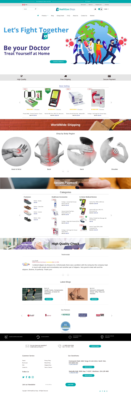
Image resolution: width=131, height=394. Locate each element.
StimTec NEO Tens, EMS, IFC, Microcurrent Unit (55, 113)
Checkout (107, 4)
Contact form (95, 346)
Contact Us (24, 367)
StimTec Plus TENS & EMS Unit (69, 202)
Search (23, 360)
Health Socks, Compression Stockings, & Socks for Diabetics (53, 291)
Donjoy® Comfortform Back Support (97, 201)
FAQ (23, 365)
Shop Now (94, 35)
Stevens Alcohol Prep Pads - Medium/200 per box (77, 113)
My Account (83, 4)
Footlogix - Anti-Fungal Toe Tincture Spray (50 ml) (98, 113)
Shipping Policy (48, 365)
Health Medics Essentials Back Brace (97, 208)
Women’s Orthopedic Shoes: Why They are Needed (97, 291)
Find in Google (88, 367)
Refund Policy (48, 362)
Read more (48, 299)
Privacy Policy (48, 360)
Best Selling (64, 86)
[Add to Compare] (41, 93)
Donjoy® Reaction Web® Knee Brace (97, 225)
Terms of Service (48, 367)
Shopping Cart (98, 4)
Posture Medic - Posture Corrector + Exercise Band (34, 113)
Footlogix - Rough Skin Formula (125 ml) (43, 221)
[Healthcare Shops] (65, 10)
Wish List (90, 4)
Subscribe (70, 384)
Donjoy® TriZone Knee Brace (95, 217)
